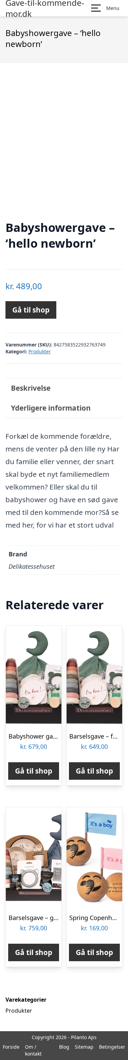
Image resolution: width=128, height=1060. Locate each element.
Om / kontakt (33, 1050)
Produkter (39, 351)
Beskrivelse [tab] (31, 388)
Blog (64, 1047)
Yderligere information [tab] (51, 408)
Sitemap (84, 1047)
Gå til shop (30, 310)
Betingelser (112, 1047)
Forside (11, 1047)
